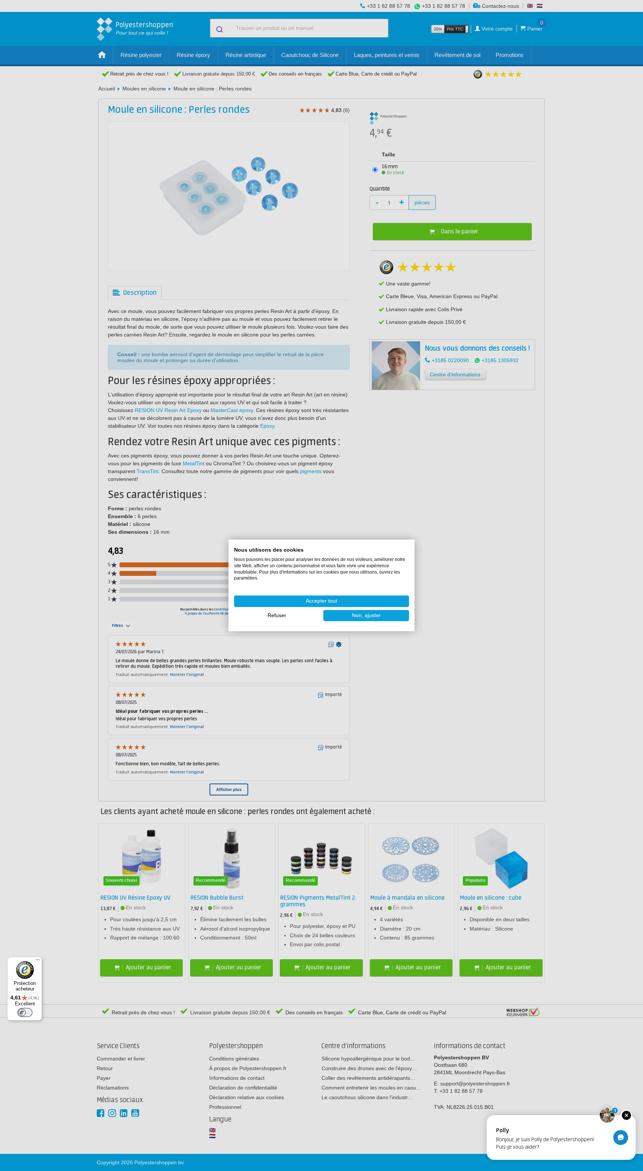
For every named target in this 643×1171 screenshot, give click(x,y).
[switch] (24, 1012)
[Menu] (37, 961)
